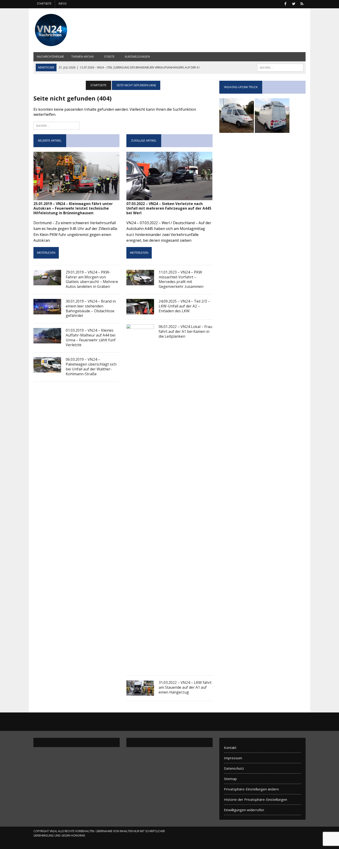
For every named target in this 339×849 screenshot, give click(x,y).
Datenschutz (234, 768)
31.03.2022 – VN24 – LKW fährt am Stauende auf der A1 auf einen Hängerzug (185, 687)
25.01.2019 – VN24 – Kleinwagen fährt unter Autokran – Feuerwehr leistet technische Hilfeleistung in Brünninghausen (73, 208)
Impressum (233, 758)
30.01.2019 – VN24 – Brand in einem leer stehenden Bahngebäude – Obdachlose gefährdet (91, 308)
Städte (109, 57)
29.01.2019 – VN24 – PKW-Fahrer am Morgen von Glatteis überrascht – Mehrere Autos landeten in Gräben (92, 279)
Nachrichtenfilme (50, 57)
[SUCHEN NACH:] (280, 67)
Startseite (44, 4)
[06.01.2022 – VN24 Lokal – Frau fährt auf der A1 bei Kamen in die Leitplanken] (140, 667)
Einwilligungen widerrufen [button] (244, 809)
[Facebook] (285, 3)
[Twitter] (293, 3)
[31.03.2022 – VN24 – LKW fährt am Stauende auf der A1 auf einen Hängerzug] (140, 692)
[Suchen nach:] (56, 125)
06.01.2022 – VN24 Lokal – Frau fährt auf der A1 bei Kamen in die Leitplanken (185, 331)
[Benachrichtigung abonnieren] (302, 3)
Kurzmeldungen (137, 57)
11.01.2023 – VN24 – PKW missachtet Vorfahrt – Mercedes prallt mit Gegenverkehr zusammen (181, 279)
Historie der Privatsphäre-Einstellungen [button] (255, 799)
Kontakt (230, 747)
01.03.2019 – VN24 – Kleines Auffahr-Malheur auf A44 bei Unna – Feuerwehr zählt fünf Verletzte (91, 337)
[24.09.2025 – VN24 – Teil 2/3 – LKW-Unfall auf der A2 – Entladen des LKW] (140, 311)
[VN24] (76, 30)
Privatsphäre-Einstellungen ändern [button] (251, 789)
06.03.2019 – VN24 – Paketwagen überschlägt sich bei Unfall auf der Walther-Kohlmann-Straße (91, 366)
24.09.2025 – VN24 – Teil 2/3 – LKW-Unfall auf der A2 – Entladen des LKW (184, 306)
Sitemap (230, 778)
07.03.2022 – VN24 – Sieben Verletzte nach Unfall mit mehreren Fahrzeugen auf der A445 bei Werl (168, 208)
